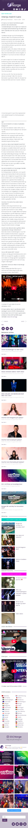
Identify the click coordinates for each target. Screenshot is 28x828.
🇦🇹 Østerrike (19, 725)
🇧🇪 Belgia (5, 703)
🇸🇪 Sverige (19, 719)
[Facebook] (14, 9)
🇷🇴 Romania (20, 709)
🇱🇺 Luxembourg (21, 696)
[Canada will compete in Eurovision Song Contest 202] (7, 772)
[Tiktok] (25, 9)
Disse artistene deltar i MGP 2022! (12, 372)
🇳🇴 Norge (19, 703)
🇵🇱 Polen (18, 705)
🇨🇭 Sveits (18, 717)
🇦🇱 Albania (5, 696)
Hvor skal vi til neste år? (20, 536)
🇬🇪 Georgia (6, 713)
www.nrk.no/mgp (12, 317)
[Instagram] (19, 9)
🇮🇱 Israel (5, 717)
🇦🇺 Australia (6, 702)
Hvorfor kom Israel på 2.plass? (11, 440)
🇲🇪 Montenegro (21, 702)
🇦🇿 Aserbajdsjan (7, 700)
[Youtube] (17, 9)
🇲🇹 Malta (18, 698)
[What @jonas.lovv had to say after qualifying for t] (7, 801)
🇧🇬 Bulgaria (6, 705)
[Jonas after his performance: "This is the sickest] (7, 787)
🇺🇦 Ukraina (19, 727)
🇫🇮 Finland (5, 711)
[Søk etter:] (14, 817)
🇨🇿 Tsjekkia (19, 721)
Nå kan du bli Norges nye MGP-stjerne (21, 603)
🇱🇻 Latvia (5, 725)
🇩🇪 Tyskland (19, 723)
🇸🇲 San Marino (20, 711)
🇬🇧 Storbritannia (21, 715)
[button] (3, 9)
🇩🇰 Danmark (6, 707)
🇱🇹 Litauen (5, 727)
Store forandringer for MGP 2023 (12, 350)
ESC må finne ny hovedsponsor (11, 484)
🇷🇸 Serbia (19, 713)
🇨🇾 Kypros (5, 723)
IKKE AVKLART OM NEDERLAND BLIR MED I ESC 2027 (12, 394)
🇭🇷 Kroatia (5, 721)
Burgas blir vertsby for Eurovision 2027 (12, 507)
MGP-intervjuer (6, 13)
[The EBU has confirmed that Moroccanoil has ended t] (7, 758)
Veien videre (19, 614)
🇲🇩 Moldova (19, 700)
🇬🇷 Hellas (5, 715)
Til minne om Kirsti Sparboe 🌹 (21, 579)
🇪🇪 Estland (5, 709)
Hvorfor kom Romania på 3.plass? (12, 462)
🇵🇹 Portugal (19, 707)
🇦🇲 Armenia (6, 698)
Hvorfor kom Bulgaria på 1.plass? (12, 418)
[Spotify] (22, 9)
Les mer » (3, 354)
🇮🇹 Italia (5, 719)
